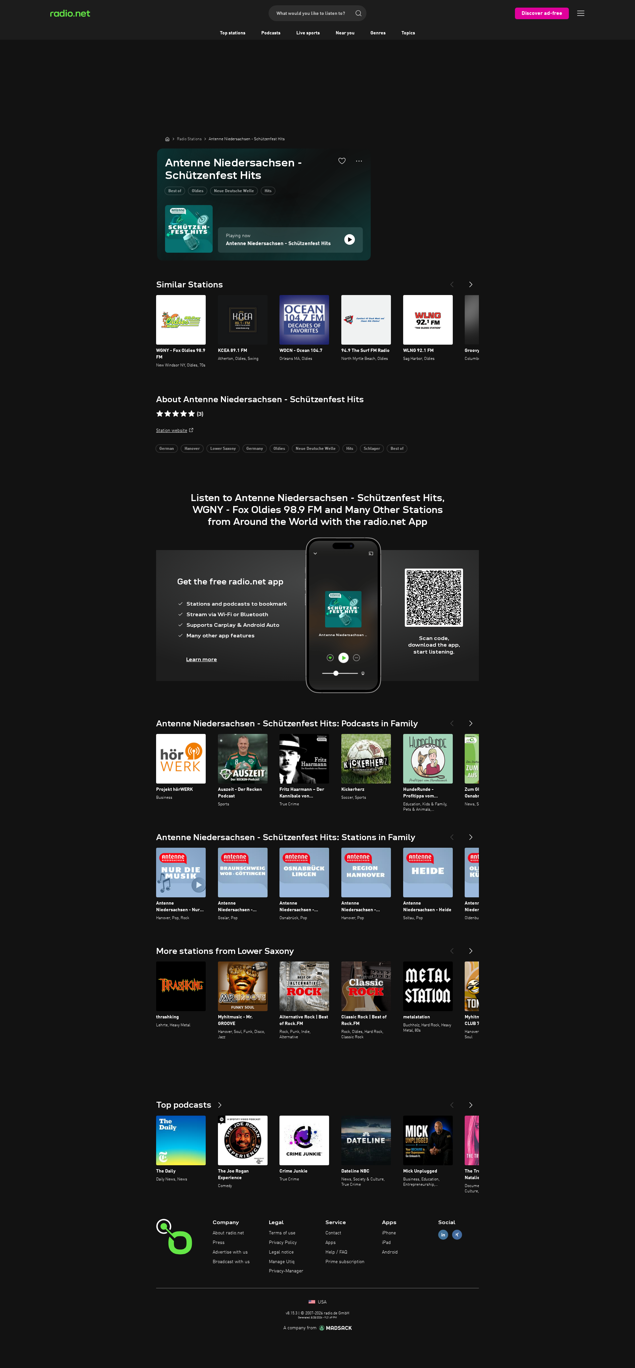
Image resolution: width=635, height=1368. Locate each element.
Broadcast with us (231, 1262)
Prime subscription (344, 1262)
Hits (268, 191)
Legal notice (281, 1252)
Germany (254, 449)
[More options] (359, 161)
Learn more (201, 659)
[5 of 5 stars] (191, 414)
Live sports (308, 33)
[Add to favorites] (342, 160)
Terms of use (282, 1233)
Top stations (232, 33)
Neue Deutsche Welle (234, 191)
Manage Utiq (282, 1262)
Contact (333, 1233)
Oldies (197, 191)
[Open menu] (581, 13)
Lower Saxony (223, 449)
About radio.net (228, 1233)
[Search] (358, 13)
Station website (171, 430)
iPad (386, 1242)
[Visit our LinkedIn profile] (443, 1234)
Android (390, 1252)
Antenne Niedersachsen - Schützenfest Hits (278, 243)
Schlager (372, 449)
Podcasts (270, 33)
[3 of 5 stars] (176, 414)
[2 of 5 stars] (168, 414)
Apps (330, 1242)
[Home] (167, 139)
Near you (345, 33)
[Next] (471, 282)
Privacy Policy (283, 1242)
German (166, 449)
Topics (408, 33)
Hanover (192, 449)
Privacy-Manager (286, 1271)
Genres (378, 33)
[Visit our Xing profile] (457, 1234)
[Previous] (452, 282)
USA (321, 1302)
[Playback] (349, 239)
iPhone (389, 1233)
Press (219, 1242)
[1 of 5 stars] (160, 414)
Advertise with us (230, 1252)
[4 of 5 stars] (184, 414)
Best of (174, 191)
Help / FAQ (336, 1252)
